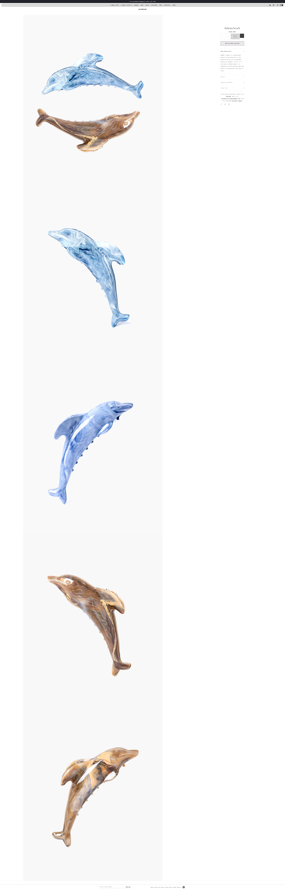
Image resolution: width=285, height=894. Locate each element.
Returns (152, 887)
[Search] (277, 5)
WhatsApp (228, 96)
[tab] (232, 64)
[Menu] (4, 5)
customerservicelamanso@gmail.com (230, 98)
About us (179, 887)
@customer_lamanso (237, 100)
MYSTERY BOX (167, 5)
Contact (175, 887)
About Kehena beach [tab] (226, 51)
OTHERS (174, 5)
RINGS (160, 5)
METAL (142, 5)
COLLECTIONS (154, 5)
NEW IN (147, 5)
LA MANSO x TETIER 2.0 (126, 5)
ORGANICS (136, 5)
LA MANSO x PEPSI (114, 5)
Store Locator (160, 887)
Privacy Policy (168, 887)
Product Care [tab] (224, 88)
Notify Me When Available (232, 43)
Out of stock (235, 36)
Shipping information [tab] (226, 82)
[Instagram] (184, 887)
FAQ (156, 887)
